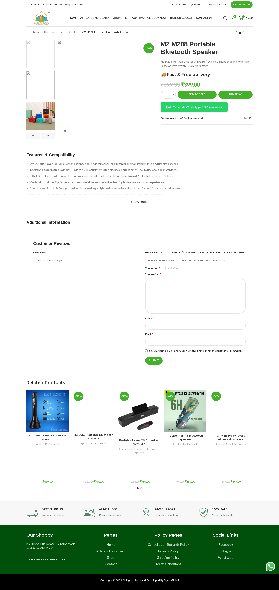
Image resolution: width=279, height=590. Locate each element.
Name (149, 318)
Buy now (235, 94)
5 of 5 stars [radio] (177, 268)
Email (149, 334)
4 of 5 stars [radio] (174, 268)
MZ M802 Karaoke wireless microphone (47, 437)
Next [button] (48, 136)
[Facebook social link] (241, 118)
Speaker (73, 32)
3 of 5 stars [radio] (171, 268)
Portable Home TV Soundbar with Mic (139, 442)
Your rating (152, 267)
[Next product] (244, 33)
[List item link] (111, 544)
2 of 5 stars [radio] (168, 268)
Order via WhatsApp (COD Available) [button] (197, 107)
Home (37, 32)
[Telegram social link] (250, 118)
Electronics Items (54, 32)
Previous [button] (33, 136)
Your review (153, 274)
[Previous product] (236, 33)
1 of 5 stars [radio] (165, 268)
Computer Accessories (131, 448)
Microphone (152, 448)
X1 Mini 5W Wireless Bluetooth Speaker (231, 437)
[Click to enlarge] (65, 131)
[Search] (225, 18)
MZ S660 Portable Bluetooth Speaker (93, 436)
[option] (40, 54)
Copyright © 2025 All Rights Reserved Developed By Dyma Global (139, 580)
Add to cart (197, 94)
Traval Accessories (236, 444)
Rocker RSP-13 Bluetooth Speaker (185, 437)
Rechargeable (52, 444)
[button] (47, 416)
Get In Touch (241, 4)
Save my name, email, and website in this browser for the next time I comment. (195, 350)
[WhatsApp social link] (245, 118)
